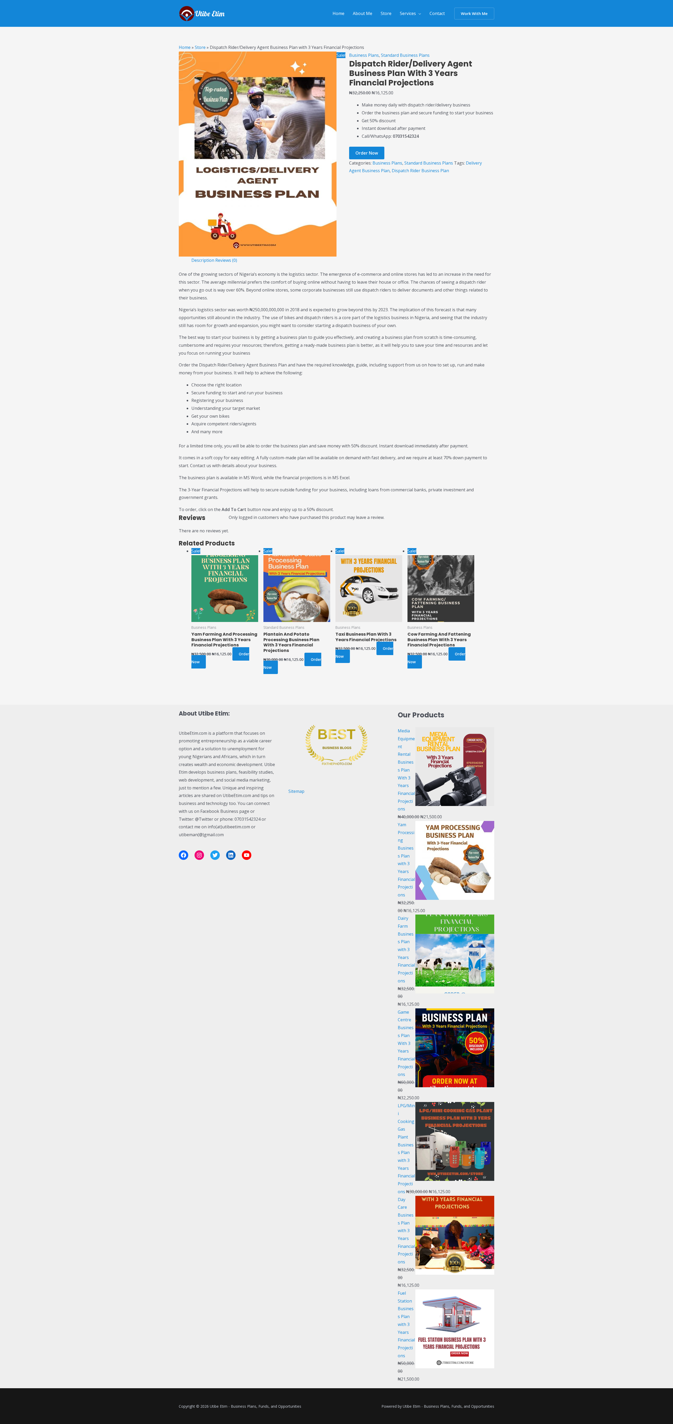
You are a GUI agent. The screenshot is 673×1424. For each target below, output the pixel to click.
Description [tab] (202, 260)
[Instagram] (199, 855)
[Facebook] (183, 855)
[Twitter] (215, 855)
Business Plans (364, 55)
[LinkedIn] (231, 855)
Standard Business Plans (405, 55)
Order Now (366, 153)
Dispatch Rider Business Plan (420, 170)
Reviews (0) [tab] (226, 260)
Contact (437, 13)
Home (338, 13)
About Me (362, 13)
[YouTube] (246, 855)
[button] (474, 13)
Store (386, 13)
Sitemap (296, 791)
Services (408, 13)
